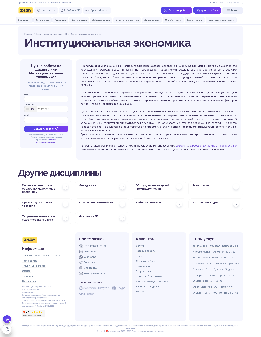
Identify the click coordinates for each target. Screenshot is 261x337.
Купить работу (209, 10)
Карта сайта (29, 260)
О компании (29, 281)
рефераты (182, 145)
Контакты (44, 2)
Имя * (26, 94)
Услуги (140, 245)
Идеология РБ (88, 216)
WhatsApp (90, 257)
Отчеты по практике (127, 20)
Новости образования (149, 276)
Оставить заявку (43, 128)
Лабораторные (101, 20)
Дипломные (42, 20)
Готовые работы (146, 250)
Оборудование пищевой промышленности (153, 187)
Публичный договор (27, 2)
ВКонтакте (90, 267)
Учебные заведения (148, 286)
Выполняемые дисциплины (152, 281)
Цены (139, 256)
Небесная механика (149, 202)
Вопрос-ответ (144, 271)
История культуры (205, 202)
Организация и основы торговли (37, 204)
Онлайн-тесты (173, 20)
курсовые (195, 145)
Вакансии (28, 276)
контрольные (228, 145)
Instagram (89, 251)
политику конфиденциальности (46, 141)
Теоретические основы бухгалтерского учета (38, 218)
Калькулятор (143, 266)
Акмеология (200, 185)
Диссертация (152, 20)
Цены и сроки (195, 20)
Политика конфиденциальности (41, 255)
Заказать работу (179, 10)
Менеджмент (88, 185)
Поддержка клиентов (61, 2)
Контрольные (79, 20)
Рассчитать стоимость (221, 20)
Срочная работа (145, 261)
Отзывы (26, 270)
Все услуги (24, 20)
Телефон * (29, 104)
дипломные (210, 145)
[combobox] (30, 109)
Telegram (89, 262)
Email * (27, 115)
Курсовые (60, 20)
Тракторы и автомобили (96, 202)
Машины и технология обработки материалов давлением (38, 188)
